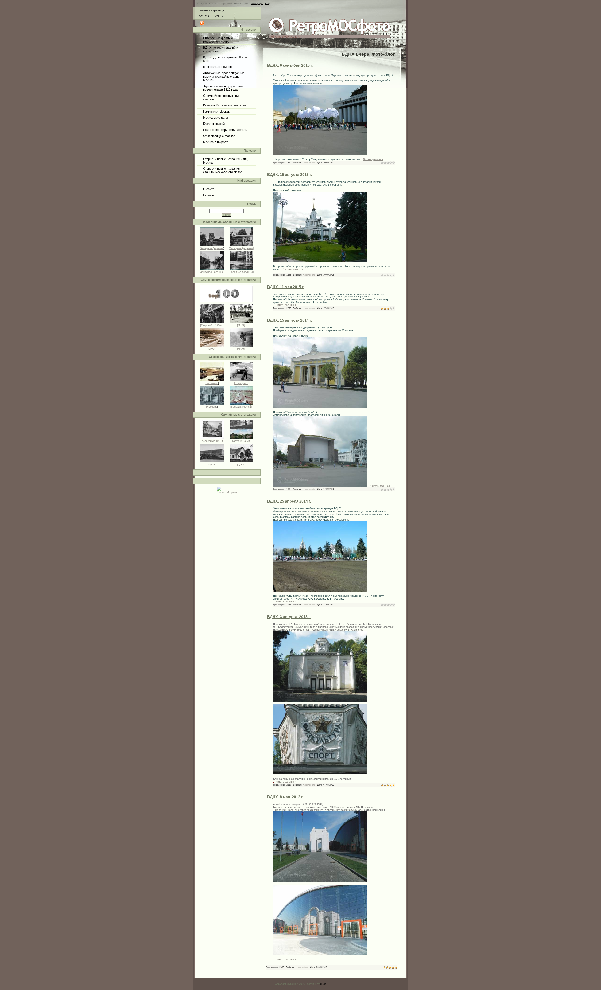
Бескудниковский (241, 406)
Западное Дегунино (211, 248)
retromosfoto (309, 162)
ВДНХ (211, 464)
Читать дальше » (373, 159)
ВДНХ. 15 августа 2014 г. (289, 320)
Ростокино (212, 383)
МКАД (241, 325)
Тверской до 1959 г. (211, 441)
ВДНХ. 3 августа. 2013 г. (289, 617)
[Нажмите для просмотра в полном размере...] (320, 154)
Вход (267, 3)
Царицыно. (241, 383)
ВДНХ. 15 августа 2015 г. (289, 175)
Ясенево (212, 406)
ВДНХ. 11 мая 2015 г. (285, 287)
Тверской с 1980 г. (212, 325)
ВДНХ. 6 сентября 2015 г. (290, 65)
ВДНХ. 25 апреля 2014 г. (289, 501)
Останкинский (241, 441)
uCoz (323, 983)
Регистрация (257, 3)
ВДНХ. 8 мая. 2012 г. (285, 797)
